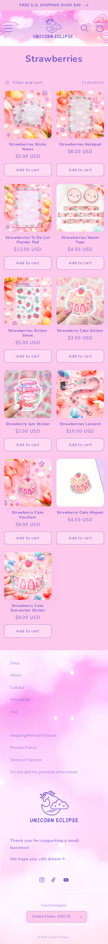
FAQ (14, 712)
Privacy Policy (23, 747)
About (16, 675)
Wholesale (20, 699)
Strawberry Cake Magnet (80, 512)
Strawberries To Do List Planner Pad (28, 240)
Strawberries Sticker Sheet (27, 333)
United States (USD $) (51, 916)
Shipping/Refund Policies (33, 735)
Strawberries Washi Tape (80, 240)
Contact (17, 687)
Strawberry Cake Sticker (80, 330)
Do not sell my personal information (43, 772)
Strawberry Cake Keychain (28, 514)
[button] (8, 28)
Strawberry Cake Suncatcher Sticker (27, 608)
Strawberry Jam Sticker (28, 424)
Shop (15, 663)
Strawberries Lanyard (80, 424)
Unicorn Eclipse (59, 937)
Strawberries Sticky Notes (27, 146)
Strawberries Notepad (80, 144)
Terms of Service (26, 759)
